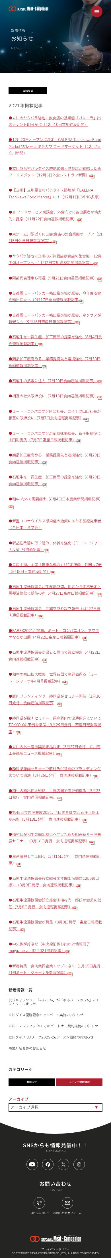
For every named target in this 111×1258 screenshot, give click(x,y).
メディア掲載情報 (79, 1082)
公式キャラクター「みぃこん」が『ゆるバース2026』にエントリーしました (54, 1002)
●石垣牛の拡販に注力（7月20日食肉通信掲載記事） (53, 381)
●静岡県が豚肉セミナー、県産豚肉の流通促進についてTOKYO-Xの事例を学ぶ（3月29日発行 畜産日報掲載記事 (55, 725)
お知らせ (31, 1082)
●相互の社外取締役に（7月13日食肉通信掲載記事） (53, 396)
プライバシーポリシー (55, 1249)
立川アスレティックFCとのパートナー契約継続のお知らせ (53, 1026)
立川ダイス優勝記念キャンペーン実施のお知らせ (46, 1015)
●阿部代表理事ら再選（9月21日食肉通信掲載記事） (53, 278)
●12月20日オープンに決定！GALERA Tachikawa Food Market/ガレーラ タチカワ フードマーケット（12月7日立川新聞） (55, 146)
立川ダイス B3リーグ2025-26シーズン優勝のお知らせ (51, 1037)
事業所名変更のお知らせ (27, 1048)
